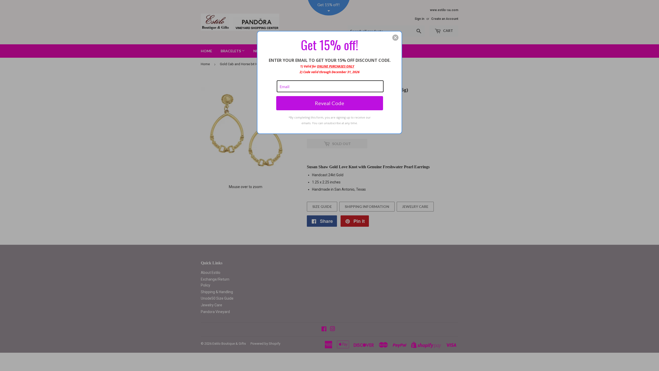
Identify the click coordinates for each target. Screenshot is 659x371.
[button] (395, 38)
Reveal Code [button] (329, 103)
